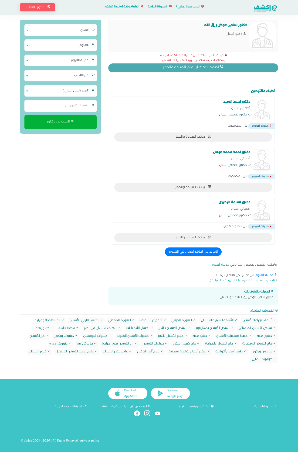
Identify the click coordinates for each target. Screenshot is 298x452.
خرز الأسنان (37, 336)
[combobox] (57, 30)
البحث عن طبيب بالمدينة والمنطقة (124, 407)
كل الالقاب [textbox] (81, 76)
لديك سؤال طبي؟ (188, 7)
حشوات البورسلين (95, 336)
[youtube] (159, 414)
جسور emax (265, 336)
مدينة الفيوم (220, 265)
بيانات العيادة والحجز (191, 137)
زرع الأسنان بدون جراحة (118, 344)
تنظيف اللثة (67, 328)
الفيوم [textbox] (83, 45)
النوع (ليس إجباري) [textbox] (75, 91)
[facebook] (139, 414)
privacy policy (89, 441)
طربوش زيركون (262, 352)
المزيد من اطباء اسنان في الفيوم (193, 252)
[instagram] (149, 414)
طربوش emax (58, 344)
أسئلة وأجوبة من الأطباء (195, 407)
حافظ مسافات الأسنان (232, 336)
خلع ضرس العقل (185, 344)
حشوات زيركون (64, 336)
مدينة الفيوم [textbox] (79, 60)
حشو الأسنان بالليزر (171, 336)
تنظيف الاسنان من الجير (100, 328)
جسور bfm (43, 328)
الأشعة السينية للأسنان (217, 320)
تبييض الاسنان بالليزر (173, 328)
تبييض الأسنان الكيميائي (256, 328)
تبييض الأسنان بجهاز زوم (213, 328)
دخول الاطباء (34, 8)
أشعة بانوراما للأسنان (258, 320)
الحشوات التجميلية (48, 320)
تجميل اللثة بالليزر (138, 328)
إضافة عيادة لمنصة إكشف (122, 7)
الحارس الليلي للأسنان (84, 320)
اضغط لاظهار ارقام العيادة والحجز (191, 67)
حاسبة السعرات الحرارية (69, 407)
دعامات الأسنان (153, 344)
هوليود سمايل (262, 359)
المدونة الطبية (158, 7)
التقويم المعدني (120, 320)
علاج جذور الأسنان (116, 352)
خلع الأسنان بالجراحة (219, 344)
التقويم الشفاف (151, 320)
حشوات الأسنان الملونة (133, 336)
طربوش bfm (85, 344)
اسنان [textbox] (84, 30)
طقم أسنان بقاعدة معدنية (188, 352)
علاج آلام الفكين (148, 352)
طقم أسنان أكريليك (229, 352)
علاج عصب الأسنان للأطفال (75, 352)
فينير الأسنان (38, 352)
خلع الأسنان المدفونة (257, 344)
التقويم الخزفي (182, 320)
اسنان (223, 115)
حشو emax (200, 336)
